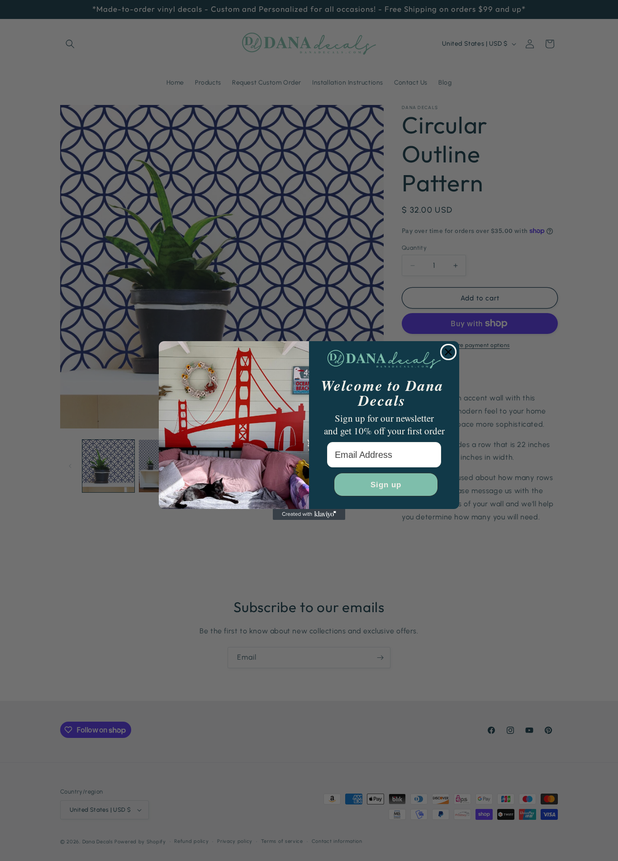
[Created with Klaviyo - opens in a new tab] (309, 514)
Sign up (386, 484)
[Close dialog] (448, 352)
